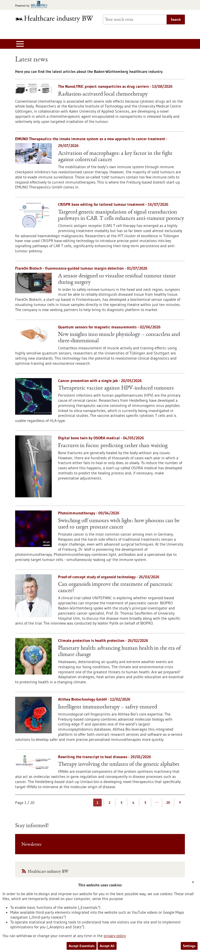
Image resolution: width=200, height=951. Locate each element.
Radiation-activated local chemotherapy (103, 94)
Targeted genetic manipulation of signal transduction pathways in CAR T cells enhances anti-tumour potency (121, 215)
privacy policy (115, 935)
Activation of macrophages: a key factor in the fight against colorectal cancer (115, 157)
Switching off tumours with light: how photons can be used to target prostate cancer (119, 524)
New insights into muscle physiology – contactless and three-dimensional (119, 338)
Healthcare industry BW (48, 872)
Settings (189, 946)
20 (168, 802)
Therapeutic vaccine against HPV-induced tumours (116, 388)
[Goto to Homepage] (56, 19)
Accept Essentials (81, 946)
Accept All (107, 946)
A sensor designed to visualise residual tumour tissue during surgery (117, 279)
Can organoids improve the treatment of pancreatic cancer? (115, 588)
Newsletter (31, 844)
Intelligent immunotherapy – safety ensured (107, 707)
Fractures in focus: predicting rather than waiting (113, 446)
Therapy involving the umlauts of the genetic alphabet (119, 764)
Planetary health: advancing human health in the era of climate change (119, 652)
